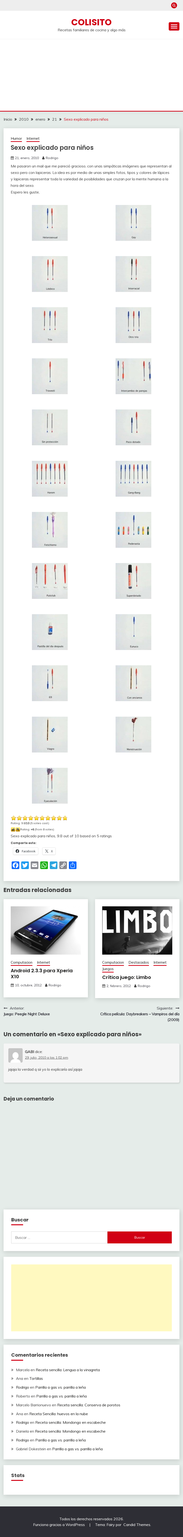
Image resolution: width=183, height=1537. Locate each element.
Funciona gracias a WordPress (59, 1524)
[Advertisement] (91, 75)
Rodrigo (52, 158)
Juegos (108, 969)
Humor (16, 138)
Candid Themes (136, 1524)
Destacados (138, 962)
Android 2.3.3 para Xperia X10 (42, 973)
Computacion (21, 962)
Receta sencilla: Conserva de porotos (88, 1405)
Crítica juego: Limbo (126, 977)
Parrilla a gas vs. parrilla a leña (60, 1387)
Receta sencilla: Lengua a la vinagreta (68, 1369)
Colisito (91, 22)
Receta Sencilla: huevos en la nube (58, 1413)
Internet (33, 138)
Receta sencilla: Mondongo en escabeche (70, 1422)
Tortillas (36, 1378)
